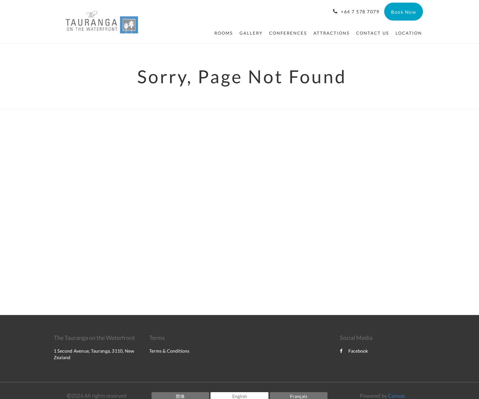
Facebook (358, 351)
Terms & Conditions (169, 351)
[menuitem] (223, 33)
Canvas (396, 395)
